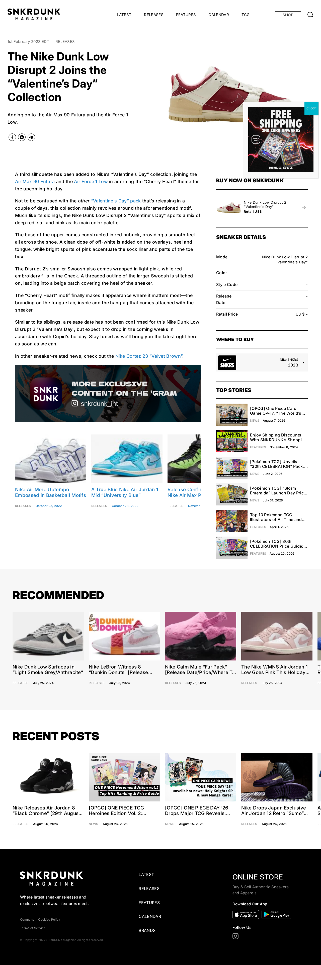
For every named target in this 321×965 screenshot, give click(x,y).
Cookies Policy (49, 919)
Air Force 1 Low (91, 181)
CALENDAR (218, 14)
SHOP (288, 15)
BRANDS (147, 930)
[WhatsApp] (22, 138)
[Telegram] (31, 138)
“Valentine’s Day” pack (116, 200)
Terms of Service (33, 928)
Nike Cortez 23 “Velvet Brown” (148, 356)
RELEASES (154, 14)
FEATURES (186, 14)
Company (27, 919)
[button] (156, 94)
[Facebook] (12, 138)
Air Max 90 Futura (35, 181)
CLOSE (311, 108)
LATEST (124, 14)
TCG (246, 14)
